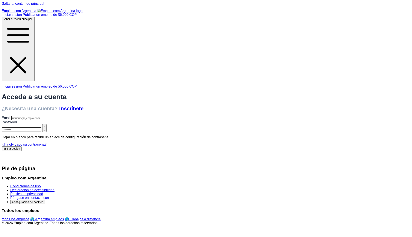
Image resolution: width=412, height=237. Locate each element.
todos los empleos (15, 219)
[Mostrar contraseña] (44, 128)
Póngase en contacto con (29, 198)
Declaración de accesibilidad (32, 190)
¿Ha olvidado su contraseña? (24, 144)
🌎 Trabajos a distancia (83, 219)
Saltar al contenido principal (23, 3)
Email (6, 118)
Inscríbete (71, 108)
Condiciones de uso (25, 186)
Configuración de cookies (27, 202)
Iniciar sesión (12, 14)
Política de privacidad (26, 194)
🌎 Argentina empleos (47, 219)
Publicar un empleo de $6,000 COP (50, 14)
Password (9, 122)
